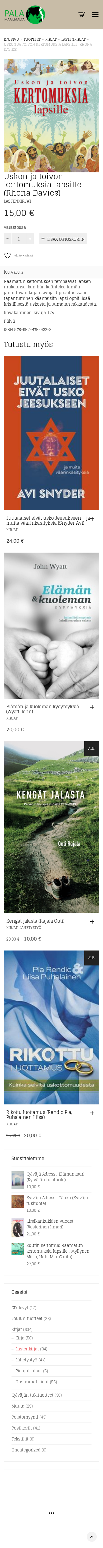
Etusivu (11, 39)
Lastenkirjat (73, 39)
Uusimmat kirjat (32, 1381)
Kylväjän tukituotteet (33, 1395)
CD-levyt (20, 1307)
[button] (93, 518)
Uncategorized (26, 1449)
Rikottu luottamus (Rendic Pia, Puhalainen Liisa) (39, 1114)
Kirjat (50, 39)
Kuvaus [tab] (14, 271)
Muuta (18, 1406)
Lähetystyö (30, 927)
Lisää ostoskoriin (66, 239)
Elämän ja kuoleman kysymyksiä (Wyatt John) (42, 709)
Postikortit (22, 1428)
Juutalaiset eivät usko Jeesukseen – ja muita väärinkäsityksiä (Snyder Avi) (48, 520)
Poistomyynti (25, 1417)
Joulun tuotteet (27, 1318)
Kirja (20, 1337)
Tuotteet (32, 39)
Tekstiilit (20, 1438)
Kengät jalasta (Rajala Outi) (35, 921)
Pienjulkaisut (29, 1370)
